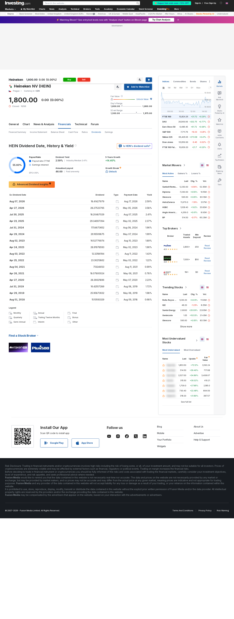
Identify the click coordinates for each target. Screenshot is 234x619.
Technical (81, 124)
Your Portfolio (164, 439)
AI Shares (189, 14)
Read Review (207, 246)
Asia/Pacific (140, 14)
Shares (10, 14)
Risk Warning (223, 510)
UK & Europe (114, 14)
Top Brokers (170, 228)
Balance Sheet (57, 132)
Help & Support (202, 439)
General (14, 124)
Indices (165, 81)
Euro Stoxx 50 (168, 127)
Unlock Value (142, 99)
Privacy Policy (205, 510)
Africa (179, 14)
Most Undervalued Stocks (173, 340)
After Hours (169, 14)
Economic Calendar (126, 9)
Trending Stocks (172, 287)
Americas (102, 14)
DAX (164, 122)
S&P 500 (166, 132)
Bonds (193, 81)
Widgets (161, 446)
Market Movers (171, 165)
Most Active (40, 14)
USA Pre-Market (155, 14)
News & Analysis (44, 124)
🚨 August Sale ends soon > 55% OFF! (172, 3)
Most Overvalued (192, 350)
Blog (159, 426)
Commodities (179, 81)
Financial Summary (17, 132)
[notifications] (221, 2)
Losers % (195, 173)
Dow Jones (167, 142)
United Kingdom (54, 14)
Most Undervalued (171, 350)
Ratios (85, 132)
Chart (26, 124)
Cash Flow (73, 132)
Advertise (199, 433)
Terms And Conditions (182, 510)
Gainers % (182, 173)
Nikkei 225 (167, 137)
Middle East (128, 14)
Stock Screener (146, 9)
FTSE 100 (166, 116)
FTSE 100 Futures (170, 147)
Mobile (160, 433)
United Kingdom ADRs (74, 14)
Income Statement (38, 132)
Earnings (109, 132)
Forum (95, 124)
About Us (198, 426)
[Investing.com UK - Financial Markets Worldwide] (17, 3)
